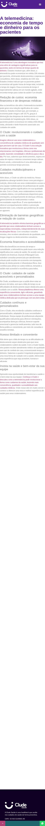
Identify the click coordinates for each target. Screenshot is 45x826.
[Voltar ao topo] (2, 823)
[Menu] (40, 4)
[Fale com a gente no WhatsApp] (42, 823)
